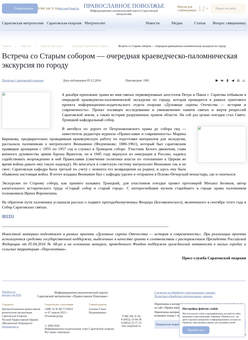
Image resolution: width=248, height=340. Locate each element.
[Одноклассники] (227, 80)
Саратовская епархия (64, 23)
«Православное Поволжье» (131, 300)
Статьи (200, 23)
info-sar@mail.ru (68, 8)
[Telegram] (233, 80)
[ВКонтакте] (222, 80)
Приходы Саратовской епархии (23, 80)
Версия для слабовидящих (187, 8)
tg (230, 294)
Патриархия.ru (10, 326)
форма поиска (228, 8)
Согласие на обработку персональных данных (184, 292)
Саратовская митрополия (22, 23)
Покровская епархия (169, 324)
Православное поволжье (124, 8)
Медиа (177, 23)
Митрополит (95, 23)
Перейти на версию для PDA (11, 294)
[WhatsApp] (238, 80)
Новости (153, 23)
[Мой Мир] (243, 80)
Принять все (196, 330)
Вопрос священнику (229, 23)
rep (223, 294)
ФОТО (8, 216)
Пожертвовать (23, 8)
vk (237, 294)
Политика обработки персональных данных (183, 296)
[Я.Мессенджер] (216, 80)
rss (244, 294)
